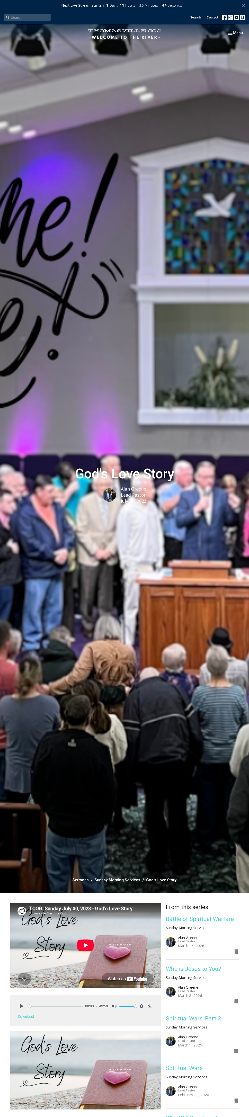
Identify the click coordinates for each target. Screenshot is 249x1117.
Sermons (80, 880)
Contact (212, 17)
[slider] (55, 1006)
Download (26, 1016)
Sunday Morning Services (117, 880)
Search (195, 17)
